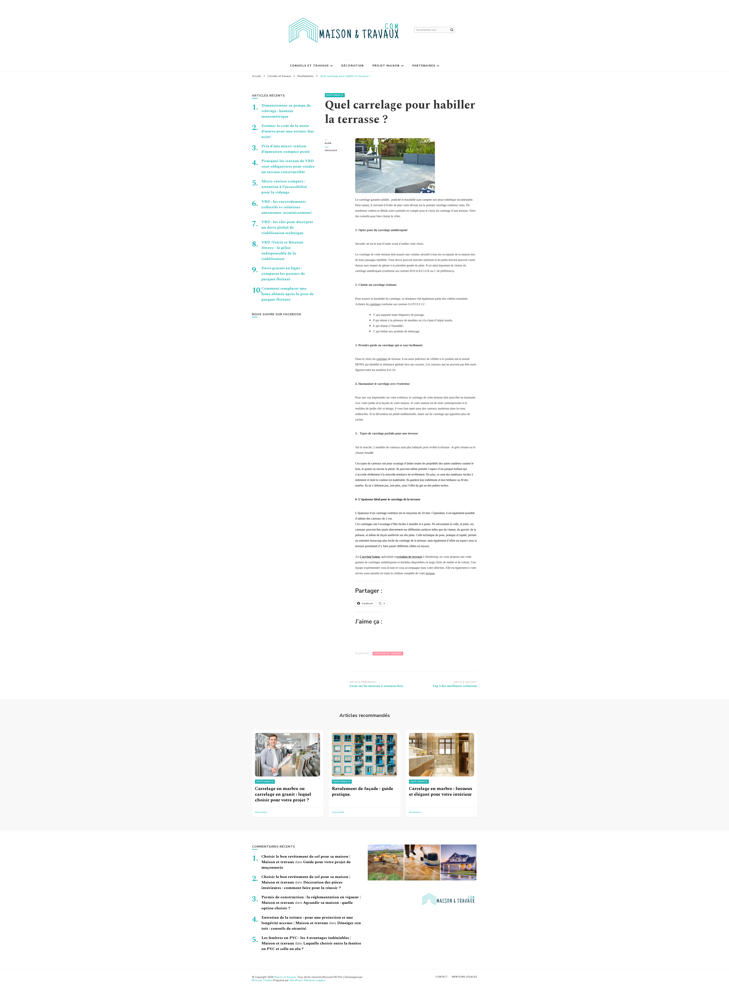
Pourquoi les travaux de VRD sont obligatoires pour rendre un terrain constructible (288, 166)
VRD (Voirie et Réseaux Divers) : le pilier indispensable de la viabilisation (282, 250)
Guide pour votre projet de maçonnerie (306, 864)
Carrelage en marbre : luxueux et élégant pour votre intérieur (440, 791)
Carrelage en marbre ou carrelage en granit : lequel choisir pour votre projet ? (283, 794)
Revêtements (334, 95)
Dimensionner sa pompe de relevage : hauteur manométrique (286, 111)
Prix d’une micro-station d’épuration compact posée (285, 148)
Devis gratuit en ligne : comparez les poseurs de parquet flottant (283, 273)
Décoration (352, 65)
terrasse (430, 573)
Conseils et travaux (309, 65)
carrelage (375, 304)
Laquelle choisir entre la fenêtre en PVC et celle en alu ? (311, 946)
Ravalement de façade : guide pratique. (362, 791)
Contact (442, 976)
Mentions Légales (314, 980)
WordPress (296, 980)
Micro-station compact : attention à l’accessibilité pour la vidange (284, 186)
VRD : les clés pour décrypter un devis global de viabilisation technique (287, 227)
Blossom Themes (262, 980)
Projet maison (386, 65)
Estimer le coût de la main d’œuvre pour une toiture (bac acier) (287, 131)
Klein (328, 143)
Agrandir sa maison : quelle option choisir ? (307, 905)
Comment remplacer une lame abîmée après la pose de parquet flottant (287, 294)
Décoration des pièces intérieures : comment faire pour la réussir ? (301, 885)
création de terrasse (409, 556)
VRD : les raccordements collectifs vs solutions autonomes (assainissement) (286, 207)
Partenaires (423, 65)
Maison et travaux (285, 977)
